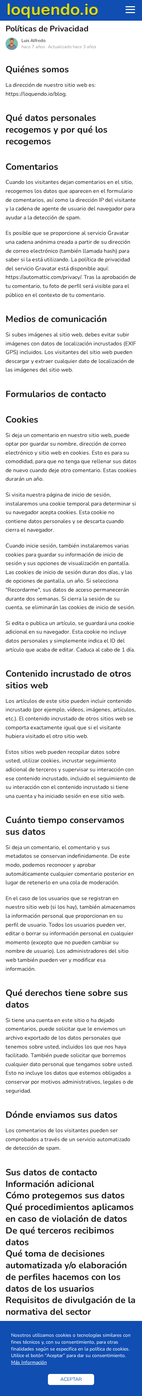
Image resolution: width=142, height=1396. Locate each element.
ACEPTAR (71, 1379)
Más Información (29, 1362)
